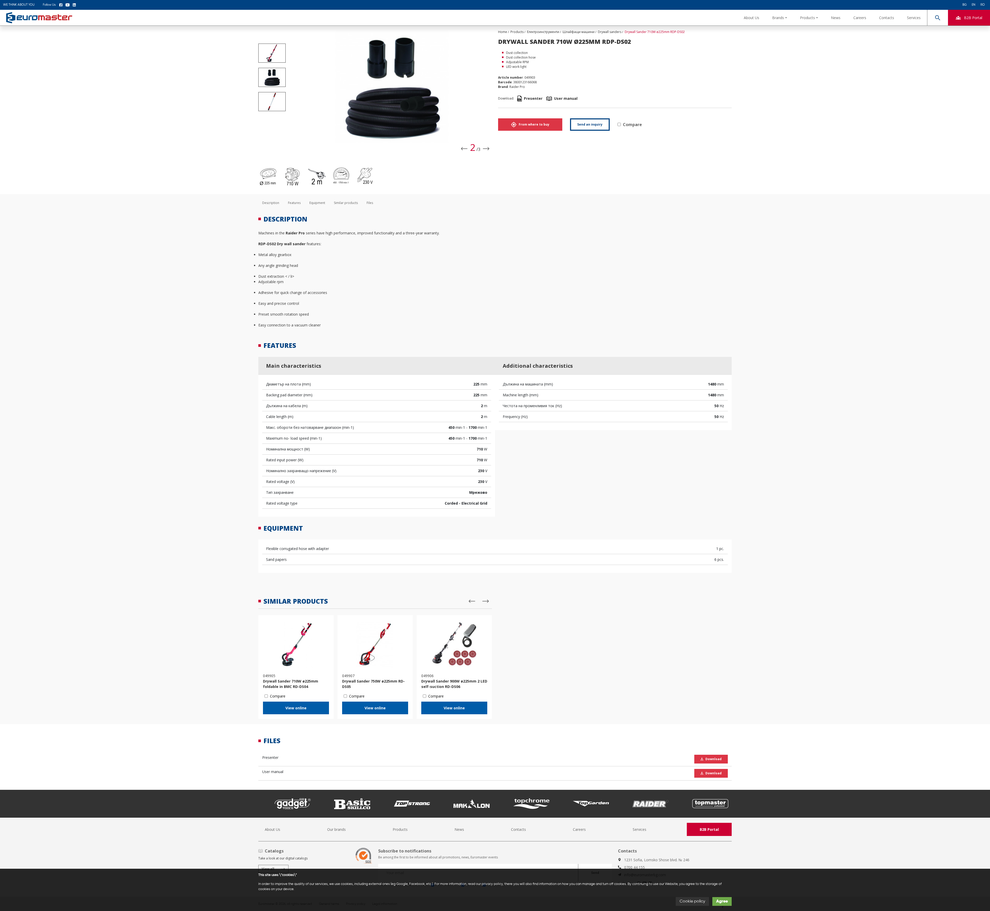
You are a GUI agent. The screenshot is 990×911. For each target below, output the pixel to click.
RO (982, 4)
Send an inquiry (590, 124)
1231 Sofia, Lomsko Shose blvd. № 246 (656, 859)
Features (294, 203)
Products (400, 829)
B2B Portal (709, 829)
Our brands (336, 829)
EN (973, 4)
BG (964, 4)
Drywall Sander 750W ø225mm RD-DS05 (373, 684)
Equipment (317, 203)
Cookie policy (692, 901)
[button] (780, 18)
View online (296, 707)
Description (270, 203)
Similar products (346, 203)
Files (370, 203)
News (835, 17)
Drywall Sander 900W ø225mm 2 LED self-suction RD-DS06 (454, 684)
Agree (722, 901)
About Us (751, 17)
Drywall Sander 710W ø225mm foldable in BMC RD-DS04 (290, 684)
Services (914, 17)
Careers (859, 17)
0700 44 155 (634, 867)
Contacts (886, 17)
